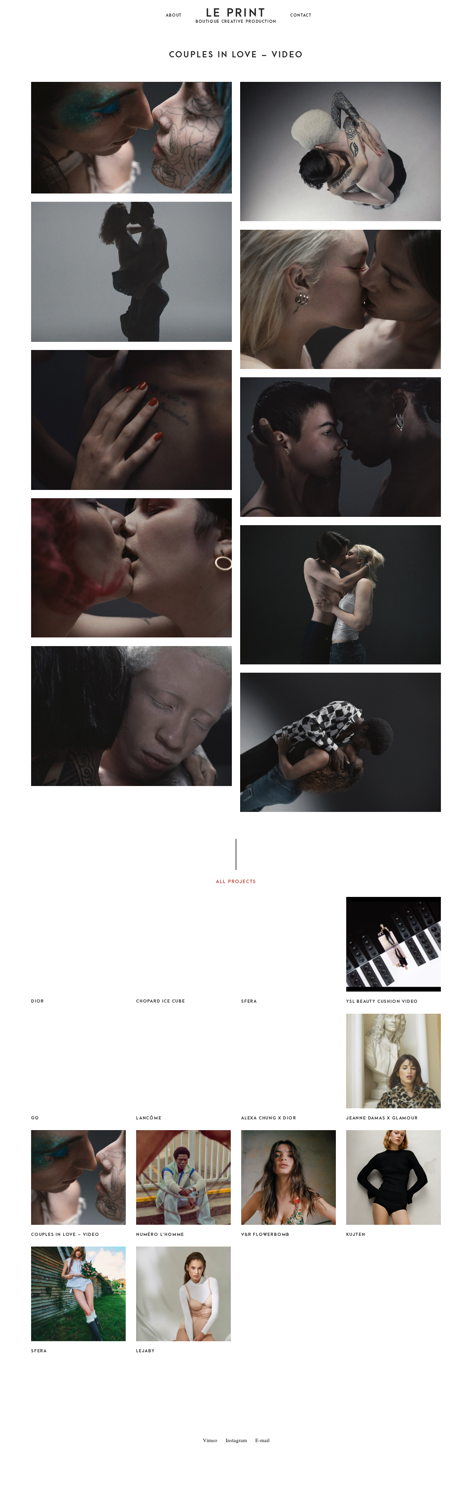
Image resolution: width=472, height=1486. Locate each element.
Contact (301, 15)
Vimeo (210, 1440)
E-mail (262, 1440)
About (174, 15)
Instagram (236, 1440)
